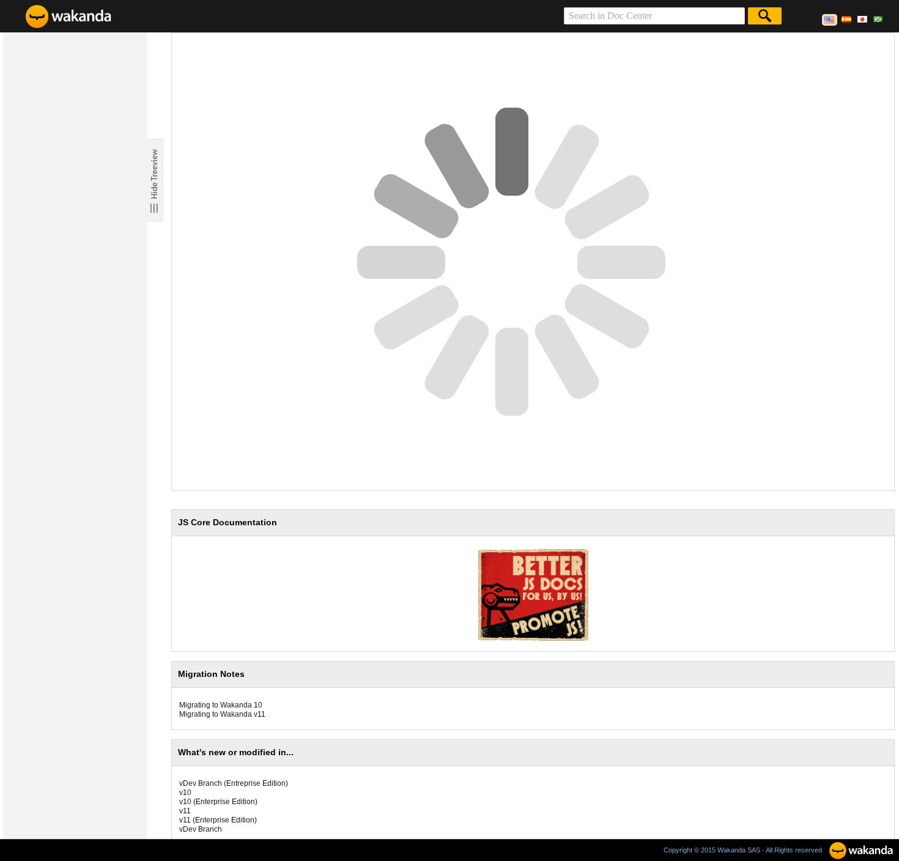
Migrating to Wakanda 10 (220, 705)
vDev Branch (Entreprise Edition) (233, 783)
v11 (185, 811)
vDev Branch (200, 829)
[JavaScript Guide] (533, 594)
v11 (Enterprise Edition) (218, 820)
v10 (185, 792)
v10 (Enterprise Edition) (218, 801)
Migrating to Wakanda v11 (222, 714)
